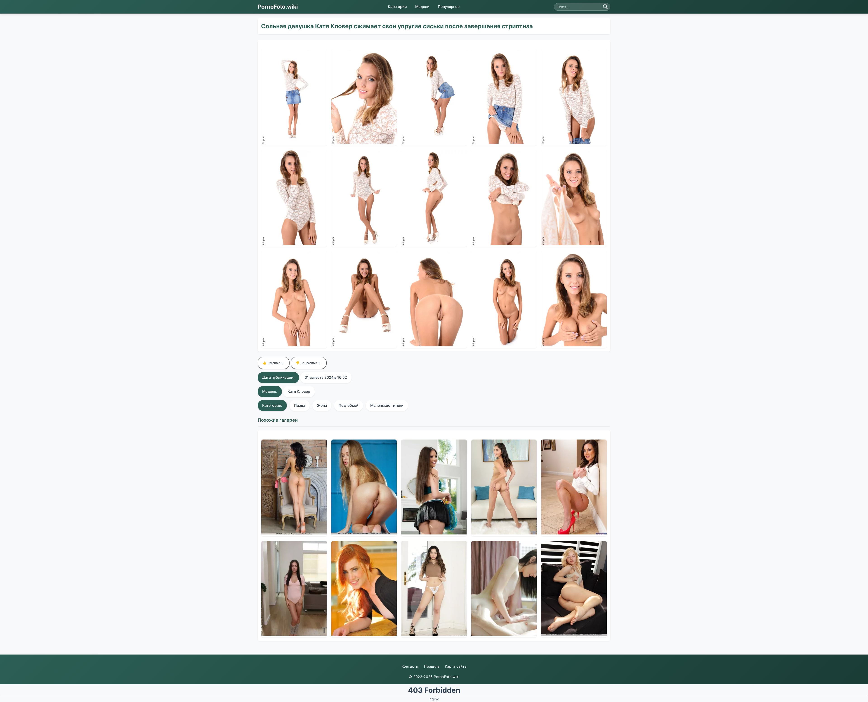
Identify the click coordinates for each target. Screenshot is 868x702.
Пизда (299, 405)
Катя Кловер (299, 391)
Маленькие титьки (386, 405)
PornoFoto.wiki (278, 6)
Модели (422, 6)
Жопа (322, 405)
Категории (397, 6)
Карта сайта (456, 666)
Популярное (449, 6)
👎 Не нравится (308, 363)
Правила (431, 666)
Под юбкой (349, 405)
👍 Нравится (273, 363)
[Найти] (605, 6)
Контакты (410, 666)
